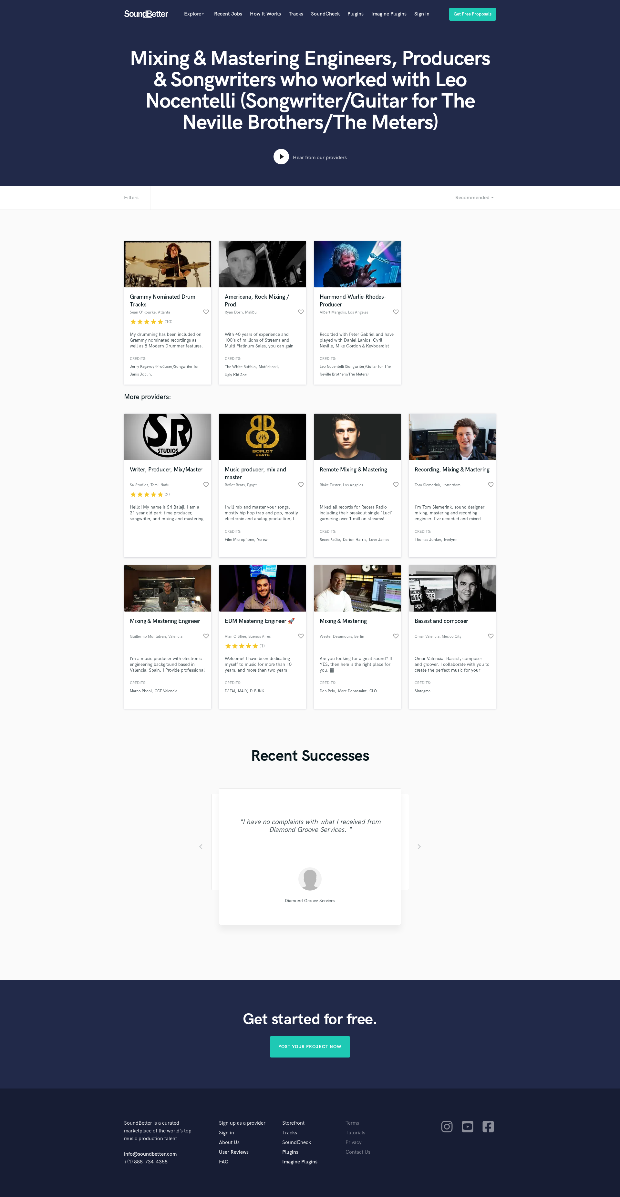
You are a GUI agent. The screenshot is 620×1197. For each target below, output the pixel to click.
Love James (379, 539)
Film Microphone (239, 539)
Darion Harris (354, 539)
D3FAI (230, 691)
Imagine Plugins (389, 14)
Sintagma (422, 691)
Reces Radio (330, 539)
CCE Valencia (166, 691)
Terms (352, 1123)
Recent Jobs (228, 14)
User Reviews (234, 1152)
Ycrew (262, 539)
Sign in (421, 14)
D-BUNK (257, 691)
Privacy (354, 1143)
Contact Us (358, 1152)
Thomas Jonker (428, 539)
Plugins (355, 14)
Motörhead (268, 367)
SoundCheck (325, 14)
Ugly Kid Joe (236, 375)
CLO (373, 691)
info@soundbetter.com (150, 1154)
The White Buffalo (240, 367)
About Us (229, 1143)
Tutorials (355, 1133)
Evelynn (451, 539)
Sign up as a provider (242, 1123)
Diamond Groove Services (310, 900)
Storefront (293, 1123)
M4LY (242, 691)
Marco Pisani (141, 691)
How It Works (265, 14)
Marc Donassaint (352, 691)
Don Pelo (327, 691)
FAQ (224, 1162)
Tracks (296, 14)
